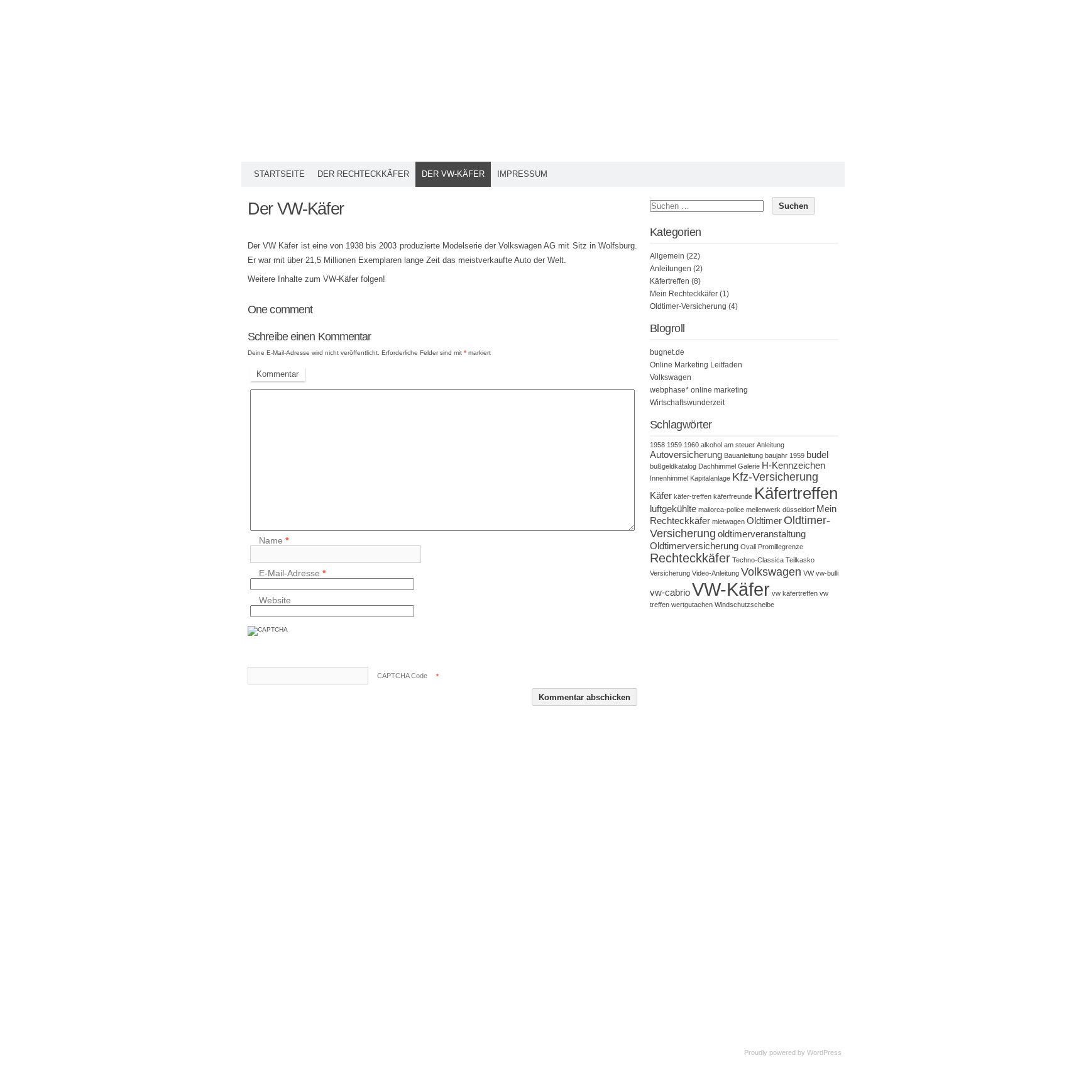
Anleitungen (670, 268)
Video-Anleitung (715, 573)
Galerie (749, 466)
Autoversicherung (686, 454)
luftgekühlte (673, 508)
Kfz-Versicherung (775, 477)
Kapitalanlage (710, 478)
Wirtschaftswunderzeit (687, 402)
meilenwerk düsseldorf (780, 509)
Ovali (748, 546)
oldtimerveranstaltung (762, 533)
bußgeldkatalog (673, 466)
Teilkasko (800, 560)
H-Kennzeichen (793, 465)
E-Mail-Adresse (292, 573)
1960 (691, 445)
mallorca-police (721, 509)
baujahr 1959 (784, 455)
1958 (657, 445)
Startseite (279, 174)
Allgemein (667, 256)
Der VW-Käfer (453, 174)
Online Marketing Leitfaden (696, 364)
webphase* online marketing (699, 390)
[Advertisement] (744, 804)
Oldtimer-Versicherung (688, 306)
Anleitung (770, 445)
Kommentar (277, 374)
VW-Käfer (731, 589)
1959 (674, 445)
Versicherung (670, 573)
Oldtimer (764, 520)
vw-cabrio (670, 592)
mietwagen (728, 521)
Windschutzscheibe (744, 604)
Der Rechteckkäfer (363, 174)
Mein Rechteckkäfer (684, 293)
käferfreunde (732, 496)
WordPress (824, 1052)
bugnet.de (667, 352)
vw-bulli (827, 573)
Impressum (522, 174)
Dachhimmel (717, 466)
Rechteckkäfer (690, 558)
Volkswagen (670, 377)
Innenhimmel (669, 478)
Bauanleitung (743, 455)
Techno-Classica (758, 560)
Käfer (661, 495)
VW (808, 573)
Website (275, 600)
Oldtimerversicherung (694, 545)
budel (817, 454)
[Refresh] (341, 636)
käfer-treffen (692, 496)
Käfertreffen (669, 281)
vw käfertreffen (795, 593)
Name (273, 540)
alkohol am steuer (728, 445)
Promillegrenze (780, 546)
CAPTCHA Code (402, 675)
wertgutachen (692, 604)
